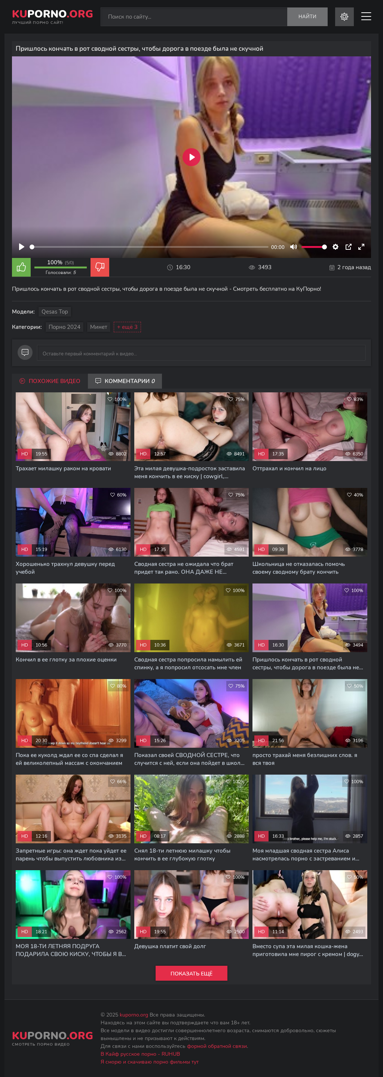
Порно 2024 (64, 327)
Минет (98, 327)
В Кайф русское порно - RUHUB (140, 1054)
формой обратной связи (217, 1046)
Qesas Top (55, 311)
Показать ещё (191, 973)
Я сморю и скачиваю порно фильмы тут (150, 1061)
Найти (307, 16)
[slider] (149, 246)
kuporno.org (134, 1014)
